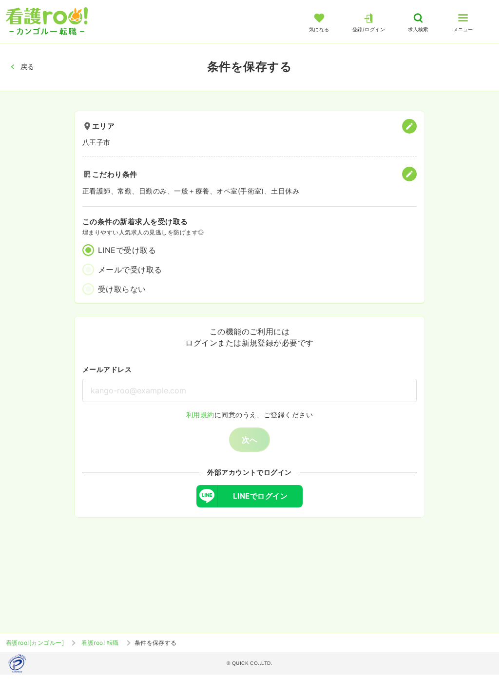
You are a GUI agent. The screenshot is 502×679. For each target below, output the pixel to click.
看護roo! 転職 (99, 642)
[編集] (409, 126)
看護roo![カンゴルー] (35, 642)
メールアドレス (107, 369)
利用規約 (200, 414)
